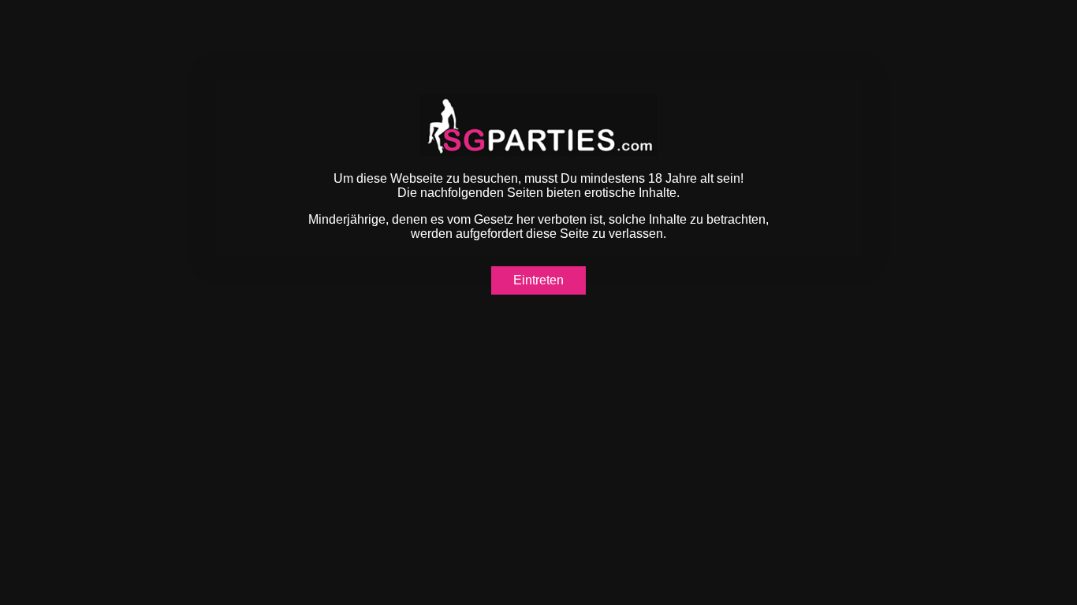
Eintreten (538, 280)
